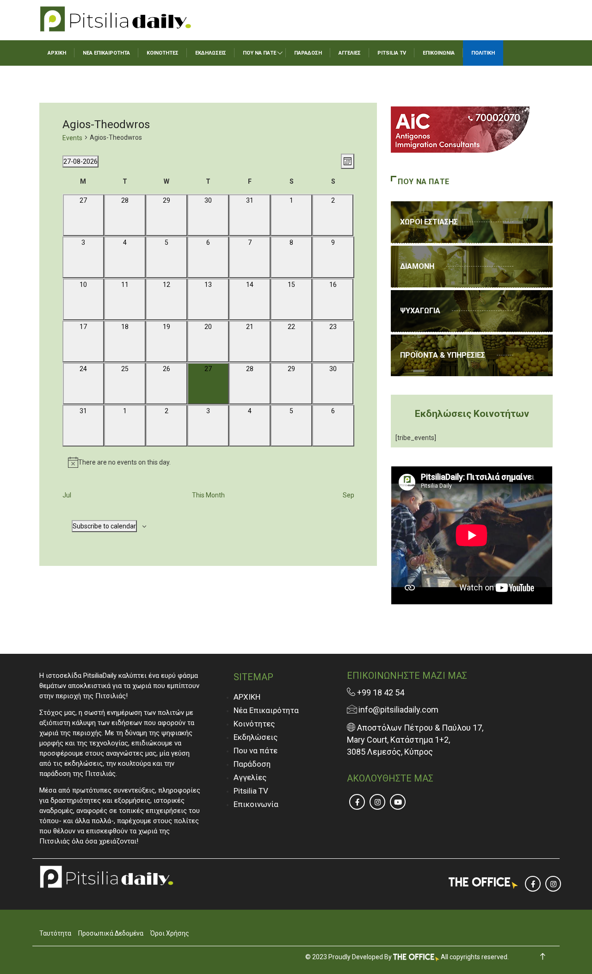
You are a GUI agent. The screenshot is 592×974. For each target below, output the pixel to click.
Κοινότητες (254, 723)
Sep (348, 495)
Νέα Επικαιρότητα (266, 710)
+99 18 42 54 (379, 692)
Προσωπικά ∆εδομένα (110, 933)
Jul (66, 495)
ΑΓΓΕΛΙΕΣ (350, 53)
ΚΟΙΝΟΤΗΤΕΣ (163, 53)
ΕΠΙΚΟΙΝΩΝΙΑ (439, 53)
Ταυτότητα (55, 933)
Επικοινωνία (256, 804)
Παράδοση (252, 764)
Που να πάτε (256, 750)
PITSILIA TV (391, 53)
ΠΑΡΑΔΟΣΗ (308, 53)
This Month (208, 495)
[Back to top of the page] (542, 956)
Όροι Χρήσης (169, 933)
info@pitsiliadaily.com (398, 709)
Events (72, 138)
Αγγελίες (250, 777)
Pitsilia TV (251, 790)
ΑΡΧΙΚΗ (57, 53)
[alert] (208, 462)
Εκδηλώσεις (256, 737)
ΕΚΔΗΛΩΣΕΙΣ (210, 53)
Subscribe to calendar (104, 526)
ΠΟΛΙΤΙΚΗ (483, 53)
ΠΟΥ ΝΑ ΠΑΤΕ (259, 53)
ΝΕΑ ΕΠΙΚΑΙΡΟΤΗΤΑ (106, 53)
